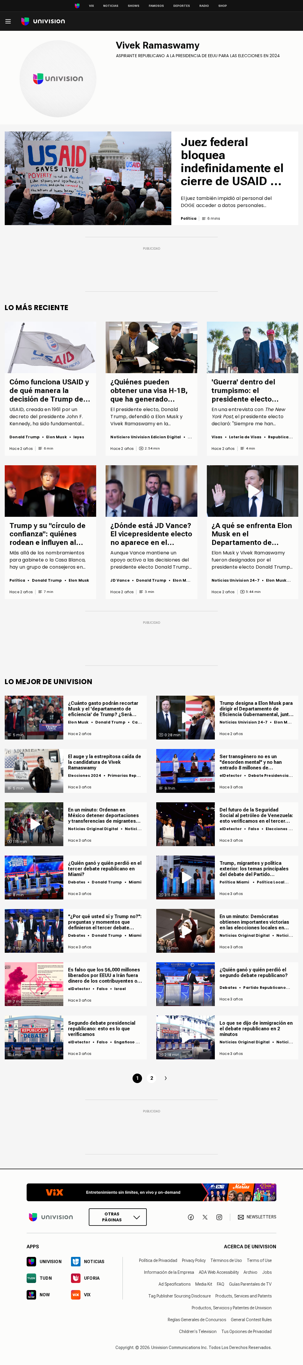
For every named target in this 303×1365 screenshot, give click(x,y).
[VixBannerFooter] (151, 1192)
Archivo (250, 1272)
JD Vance (119, 580)
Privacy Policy (194, 1260)
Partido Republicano (264, 987)
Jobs (267, 1272)
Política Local (271, 882)
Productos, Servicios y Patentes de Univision (232, 1307)
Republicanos (282, 437)
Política (17, 580)
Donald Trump (24, 437)
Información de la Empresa (169, 1272)
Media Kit (203, 1284)
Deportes (181, 5)
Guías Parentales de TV (250, 1284)
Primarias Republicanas (132, 775)
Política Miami (235, 882)
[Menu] (8, 21)
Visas (217, 437)
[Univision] (43, 21)
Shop (222, 5)
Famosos (156, 5)
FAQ (220, 1284)
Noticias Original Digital (93, 828)
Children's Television (198, 1331)
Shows (133, 5)
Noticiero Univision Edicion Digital (145, 437)
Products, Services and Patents (243, 1296)
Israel (120, 988)
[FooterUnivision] (51, 1217)
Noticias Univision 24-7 (236, 580)
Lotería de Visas (245, 437)
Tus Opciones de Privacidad (246, 1331)
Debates (76, 882)
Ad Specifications (175, 1284)
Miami (135, 882)
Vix (91, 5)
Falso (253, 828)
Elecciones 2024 (84, 775)
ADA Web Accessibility (219, 1272)
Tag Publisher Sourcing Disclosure (179, 1296)
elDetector (231, 775)
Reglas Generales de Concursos (197, 1319)
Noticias (110, 5)
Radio (204, 5)
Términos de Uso (226, 1260)
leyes (78, 437)
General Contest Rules (251, 1319)
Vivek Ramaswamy (157, 45)
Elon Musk (56, 437)
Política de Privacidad (158, 1260)
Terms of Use (259, 1260)
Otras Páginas (112, 1217)
